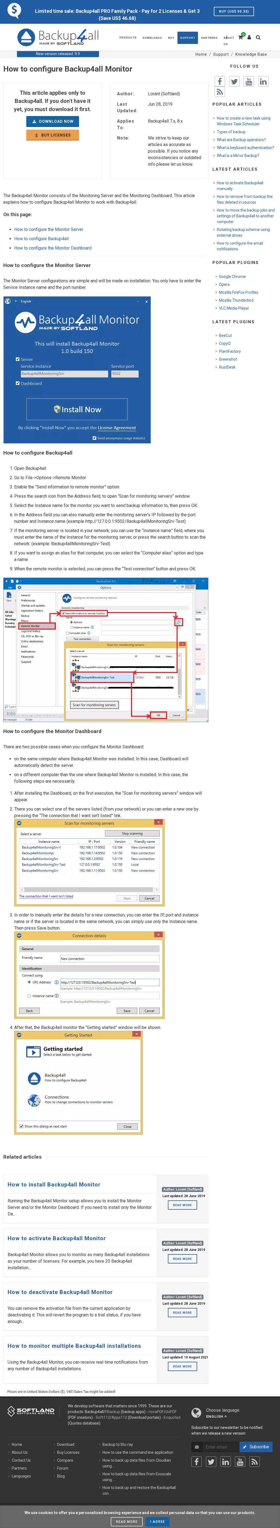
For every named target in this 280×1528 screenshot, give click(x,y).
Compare (65, 1460)
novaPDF (156, 1412)
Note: (123, 138)
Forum (62, 1468)
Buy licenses (55, 135)
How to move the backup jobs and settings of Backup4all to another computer (246, 216)
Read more (182, 1205)
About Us (20, 1452)
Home (17, 1444)
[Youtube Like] (249, 81)
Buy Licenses (68, 1452)
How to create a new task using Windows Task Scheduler (243, 121)
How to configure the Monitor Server (48, 229)
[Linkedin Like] (263, 81)
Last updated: (127, 107)
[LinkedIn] (225, 1461)
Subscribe (257, 1446)
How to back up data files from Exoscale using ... (137, 1477)
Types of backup (231, 132)
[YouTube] (240, 1461)
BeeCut (225, 335)
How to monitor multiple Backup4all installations (74, 1346)
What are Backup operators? (241, 140)
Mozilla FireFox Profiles (238, 292)
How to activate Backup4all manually (240, 186)
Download (65, 1444)
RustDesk (227, 367)
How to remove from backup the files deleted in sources (245, 199)
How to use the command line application (138, 1452)
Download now (56, 121)
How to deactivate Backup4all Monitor (60, 1292)
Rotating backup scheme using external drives (243, 232)
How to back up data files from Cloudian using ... (137, 1463)
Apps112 (119, 1417)
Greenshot (228, 359)
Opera (224, 284)
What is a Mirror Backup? (238, 155)
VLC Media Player (234, 308)
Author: (125, 93)
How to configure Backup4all (41, 238)
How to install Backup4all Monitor (54, 1184)
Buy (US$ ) (234, 11)
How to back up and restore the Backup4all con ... (139, 1490)
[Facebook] (196, 1461)
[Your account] (249, 35)
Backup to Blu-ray (118, 1444)
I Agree (157, 1522)
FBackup (112, 1412)
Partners (19, 1468)
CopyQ (225, 343)
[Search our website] (259, 39)
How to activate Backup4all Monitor (57, 1238)
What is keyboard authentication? (245, 148)
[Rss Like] (220, 92)
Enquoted (172, 1417)
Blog (61, 1476)
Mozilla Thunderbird (236, 300)
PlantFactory (230, 351)
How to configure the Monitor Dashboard (53, 248)
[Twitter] (211, 1461)
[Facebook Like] (220, 81)
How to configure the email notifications (240, 246)
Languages (21, 1476)
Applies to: (125, 124)
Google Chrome (232, 276)
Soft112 (103, 1417)
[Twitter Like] (234, 81)
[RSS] (254, 1461)
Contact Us (21, 1460)
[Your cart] (240, 36)
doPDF (171, 1412)
